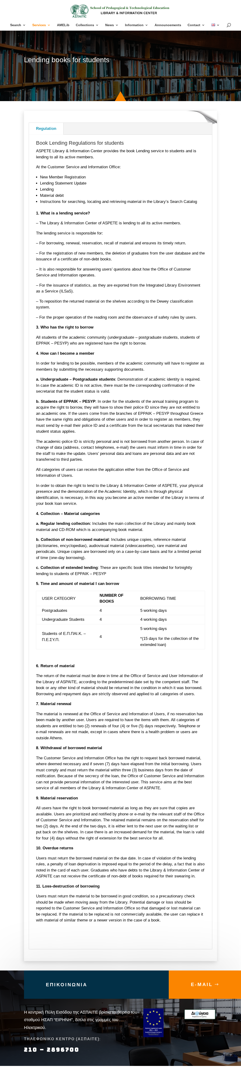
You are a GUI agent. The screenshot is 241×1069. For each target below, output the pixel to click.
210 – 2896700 (53, 1049)
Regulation (46, 128)
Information (134, 25)
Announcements (168, 25)
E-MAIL (202, 984)
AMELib (63, 25)
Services (39, 25)
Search (15, 25)
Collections (85, 25)
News (109, 25)
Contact (194, 25)
